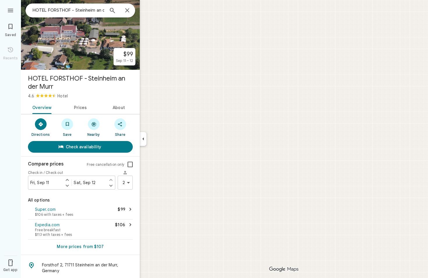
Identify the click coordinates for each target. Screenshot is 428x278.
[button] (80, 212)
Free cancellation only (105, 164)
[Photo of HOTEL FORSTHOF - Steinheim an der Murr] (80, 35)
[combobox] (68, 10)
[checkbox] (130, 164)
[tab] (41, 107)
